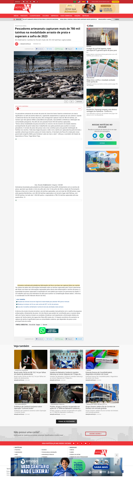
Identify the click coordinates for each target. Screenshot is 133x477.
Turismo (44, 457)
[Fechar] (117, 455)
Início (16, 16)
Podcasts (24, 16)
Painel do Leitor (75, 454)
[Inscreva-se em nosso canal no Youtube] (85, 443)
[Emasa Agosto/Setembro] (66, 467)
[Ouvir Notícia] (18, 108)
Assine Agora (95, 434)
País (16, 454)
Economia (18, 457)
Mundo (44, 449)
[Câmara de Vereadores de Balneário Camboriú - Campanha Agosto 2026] (89, 8)
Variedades (18, 452)
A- (66, 101)
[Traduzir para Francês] (87, 2)
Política (17, 449)
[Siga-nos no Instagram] (77, 443)
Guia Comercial (66, 16)
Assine (116, 1)
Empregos (54, 16)
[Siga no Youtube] (34, 1)
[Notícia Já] (31, 8)
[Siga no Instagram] (27, 1)
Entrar (18, 2)
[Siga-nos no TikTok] (89, 443)
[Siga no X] (30, 1)
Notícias (85, 16)
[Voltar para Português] (74, 2)
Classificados (35, 16)
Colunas (45, 16)
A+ (71, 101)
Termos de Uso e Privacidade (79, 457)
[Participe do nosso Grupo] (48, 331)
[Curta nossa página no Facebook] (73, 443)
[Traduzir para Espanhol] (83, 2)
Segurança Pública (48, 454)
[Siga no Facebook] (23, 1)
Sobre (72, 452)
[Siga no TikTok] (37, 1)
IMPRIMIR (79, 101)
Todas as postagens (66, 421)
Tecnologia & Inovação (49, 452)
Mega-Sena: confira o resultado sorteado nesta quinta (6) (72, 19)
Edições (77, 16)
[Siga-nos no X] (81, 443)
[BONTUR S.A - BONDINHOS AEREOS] (102, 161)
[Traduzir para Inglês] (79, 2)
